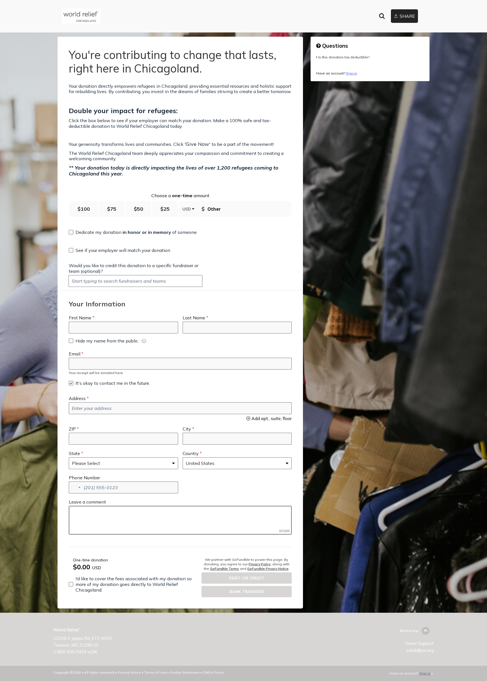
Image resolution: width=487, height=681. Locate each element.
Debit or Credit (246, 578)
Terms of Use (155, 672)
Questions (334, 45)
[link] (81, 16)
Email (74, 354)
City (187, 429)
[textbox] (135, 281)
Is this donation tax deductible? (343, 57)
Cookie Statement (185, 672)
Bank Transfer (246, 591)
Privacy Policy (260, 564)
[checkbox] (133, 232)
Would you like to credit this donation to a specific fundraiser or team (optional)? (133, 268)
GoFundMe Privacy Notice (268, 568)
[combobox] (75, 487)
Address (77, 398)
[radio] (83, 209)
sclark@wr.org (420, 650)
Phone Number (84, 477)
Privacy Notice (129, 672)
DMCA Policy (213, 672)
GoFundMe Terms (224, 568)
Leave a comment (87, 502)
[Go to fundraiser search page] (382, 16)
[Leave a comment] (180, 520)
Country (191, 453)
